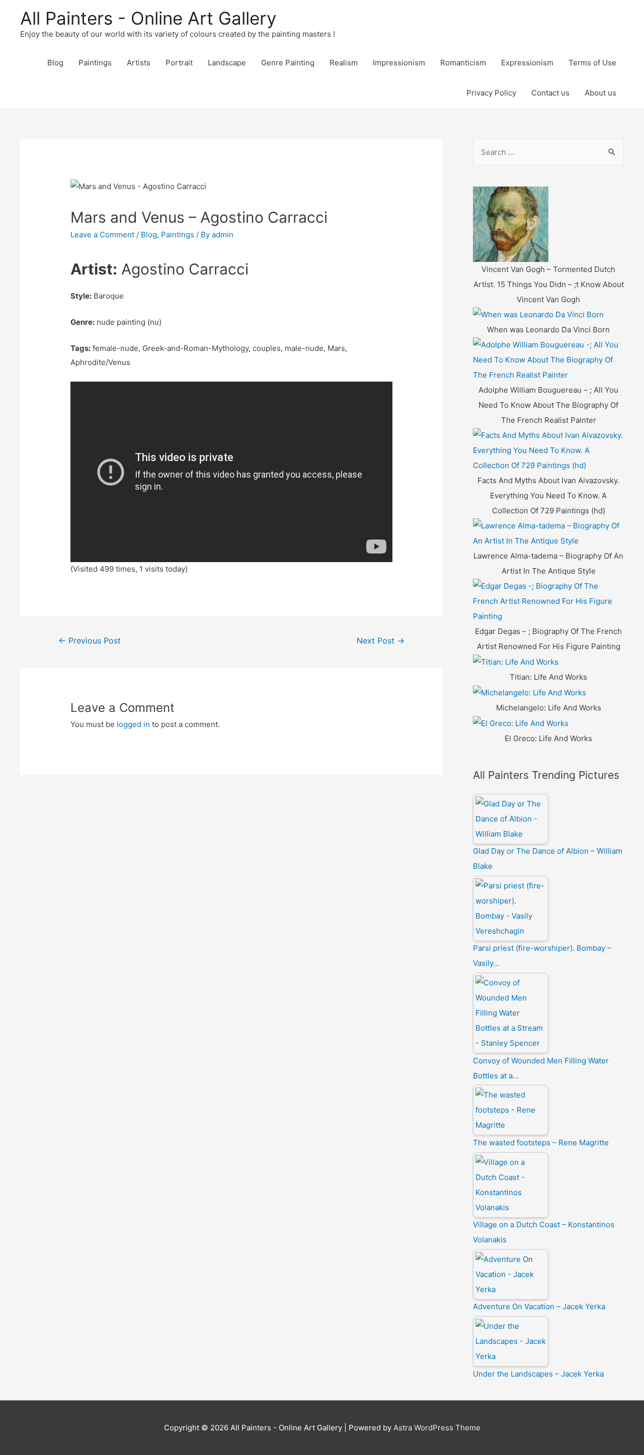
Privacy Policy (491, 93)
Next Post (381, 641)
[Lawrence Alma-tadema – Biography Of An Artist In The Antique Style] (548, 533)
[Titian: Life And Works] (515, 661)
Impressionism (399, 62)
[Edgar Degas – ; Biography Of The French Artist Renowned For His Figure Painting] (548, 601)
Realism (344, 62)
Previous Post (89, 641)
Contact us (550, 93)
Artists (138, 62)
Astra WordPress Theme (436, 1427)
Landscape (227, 62)
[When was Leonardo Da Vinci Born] (538, 314)
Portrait (179, 62)
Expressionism (527, 62)
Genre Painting (287, 62)
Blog (55, 62)
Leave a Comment (102, 234)
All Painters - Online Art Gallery (148, 18)
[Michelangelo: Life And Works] (529, 692)
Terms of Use (592, 62)
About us (600, 93)
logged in (133, 724)
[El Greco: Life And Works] (521, 723)
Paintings (95, 62)
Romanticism (463, 62)
